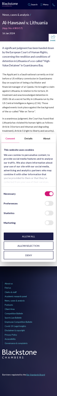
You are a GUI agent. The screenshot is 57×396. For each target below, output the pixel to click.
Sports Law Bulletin (13, 317)
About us (9, 283)
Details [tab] (28, 138)
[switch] (49, 203)
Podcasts (9, 305)
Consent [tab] (10, 138)
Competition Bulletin (14, 313)
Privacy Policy (11, 335)
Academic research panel (16, 296)
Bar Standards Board (35, 374)
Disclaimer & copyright (15, 330)
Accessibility (10, 339)
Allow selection (28, 245)
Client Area (10, 309)
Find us (8, 288)
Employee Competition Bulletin (18, 322)
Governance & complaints (16, 343)
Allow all (28, 236)
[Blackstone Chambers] (10, 5)
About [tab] (46, 138)
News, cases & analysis (15, 14)
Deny (28, 255)
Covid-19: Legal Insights (15, 326)
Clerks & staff (11, 292)
